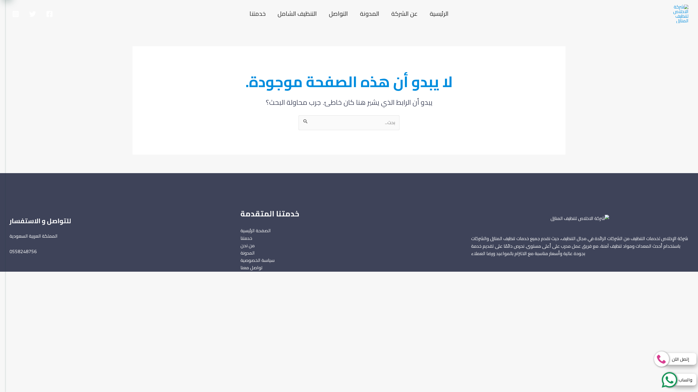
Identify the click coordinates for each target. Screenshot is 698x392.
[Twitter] (32, 14)
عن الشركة (404, 14)
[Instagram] (16, 14)
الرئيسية (439, 14)
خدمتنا (257, 14)
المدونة (369, 14)
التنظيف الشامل (297, 14)
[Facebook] (49, 14)
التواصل (338, 14)
